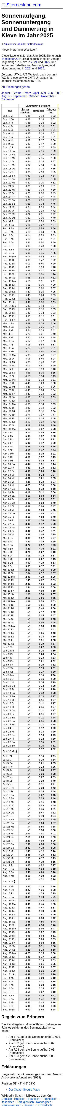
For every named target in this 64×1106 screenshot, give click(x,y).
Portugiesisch (25, 1102)
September (19, 96)
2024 (34, 62)
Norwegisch (43, 1102)
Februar (17, 92)
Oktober (34, 96)
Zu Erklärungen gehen (15, 86)
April (36, 92)
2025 (47, 62)
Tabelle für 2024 (11, 58)
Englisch (19, 1098)
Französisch (49, 1098)
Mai (43, 92)
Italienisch (7, 1102)
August (5, 96)
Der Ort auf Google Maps (24, 1089)
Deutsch (6, 1098)
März (28, 92)
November (47, 96)
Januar (5, 92)
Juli (58, 92)
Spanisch (33, 1098)
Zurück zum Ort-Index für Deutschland (23, 44)
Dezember (8, 99)
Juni (51, 92)
